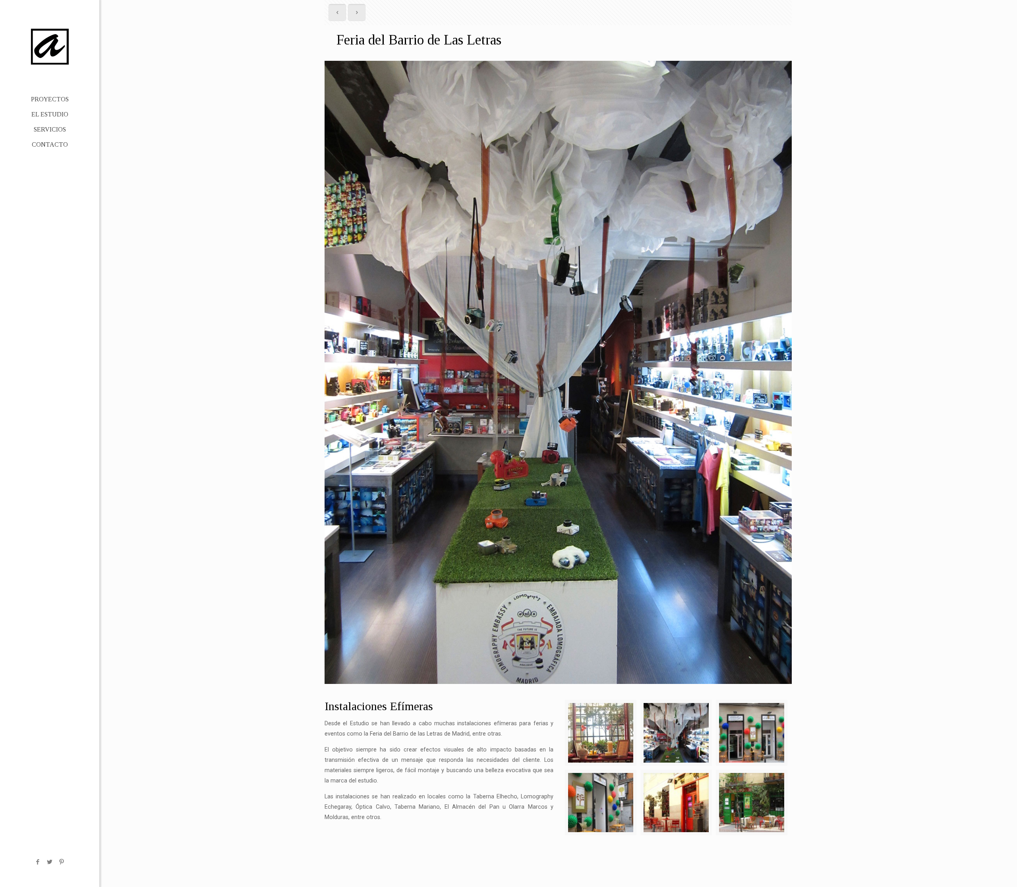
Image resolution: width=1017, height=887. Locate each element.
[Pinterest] (62, 862)
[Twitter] (50, 862)
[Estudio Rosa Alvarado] (49, 46)
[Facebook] (38, 862)
